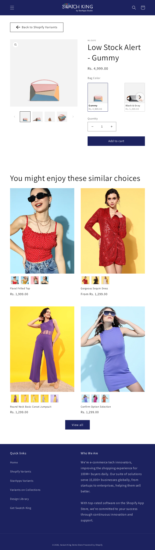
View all (77, 425)
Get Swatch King (20, 508)
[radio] (98, 97)
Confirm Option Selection (96, 406)
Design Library (19, 499)
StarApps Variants (21, 481)
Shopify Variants (20, 471)
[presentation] (140, 97)
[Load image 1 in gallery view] (25, 117)
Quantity (93, 118)
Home (14, 462)
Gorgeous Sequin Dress (94, 288)
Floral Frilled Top (20, 288)
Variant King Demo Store (71, 545)
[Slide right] (73, 116)
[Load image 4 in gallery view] (62, 117)
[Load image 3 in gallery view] (50, 117)
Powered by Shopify (93, 545)
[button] (12, 7)
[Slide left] (14, 116)
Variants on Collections (25, 490)
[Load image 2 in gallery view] (37, 117)
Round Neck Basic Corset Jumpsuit (30, 406)
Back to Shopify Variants (38, 27)
